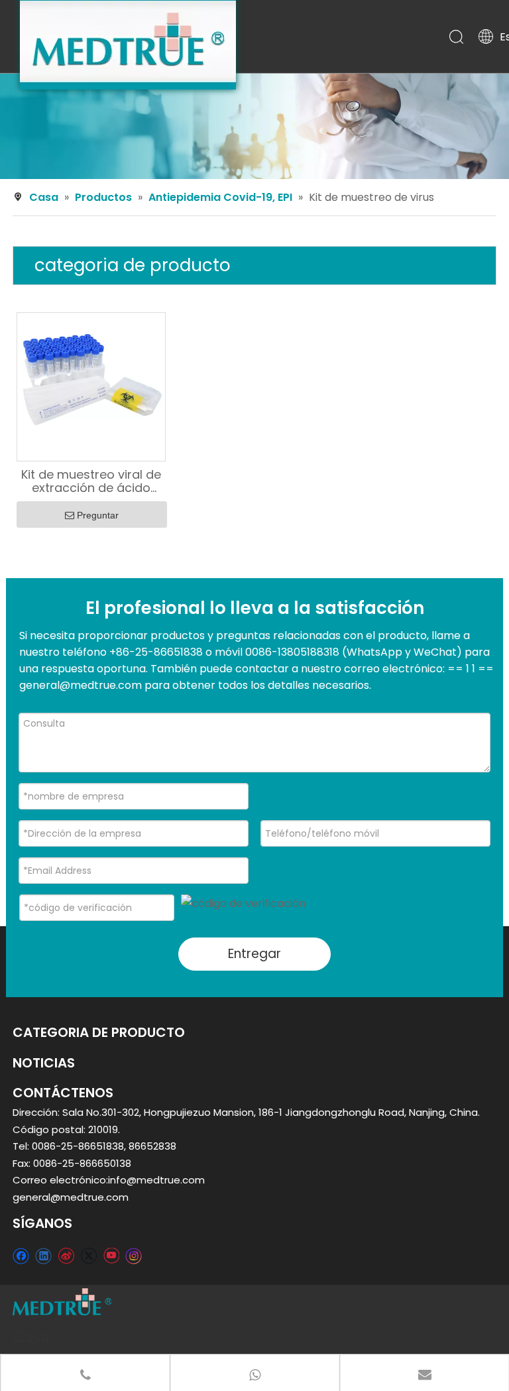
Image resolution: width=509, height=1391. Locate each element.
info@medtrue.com (156, 1180)
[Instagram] (133, 1255)
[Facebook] (21, 1255)
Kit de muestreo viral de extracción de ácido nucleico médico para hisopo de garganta (91, 481)
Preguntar (98, 515)
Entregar (254, 954)
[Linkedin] (43, 1255)
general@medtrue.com (71, 1197)
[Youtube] (111, 1255)
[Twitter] (88, 1255)
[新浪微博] (66, 1255)
